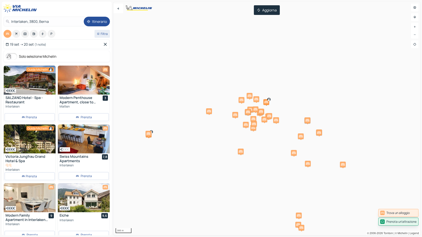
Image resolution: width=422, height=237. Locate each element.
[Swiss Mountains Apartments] (84, 138)
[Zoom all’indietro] (414, 35)
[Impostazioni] (414, 17)
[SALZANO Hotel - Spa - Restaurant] (30, 80)
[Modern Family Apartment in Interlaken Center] (30, 197)
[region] (30, 80)
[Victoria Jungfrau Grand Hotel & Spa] (30, 138)
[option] (7, 34)
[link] (398, 213)
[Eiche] (84, 197)
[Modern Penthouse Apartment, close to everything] (84, 80)
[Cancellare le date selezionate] (106, 44)
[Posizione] (414, 44)
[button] (301, 136)
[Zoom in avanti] (414, 27)
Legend (414, 233)
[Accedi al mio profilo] (414, 7)
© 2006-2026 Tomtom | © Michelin (387, 233)
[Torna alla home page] (21, 8)
